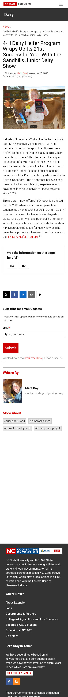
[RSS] (16, 681)
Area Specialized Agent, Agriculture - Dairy (44, 393)
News (6, 26)
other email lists (33, 358)
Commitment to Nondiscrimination (38, 692)
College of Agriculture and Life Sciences (32, 619)
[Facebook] (9, 681)
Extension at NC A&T (19, 630)
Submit (10, 347)
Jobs (9, 608)
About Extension (16, 602)
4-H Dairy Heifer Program (22, 236)
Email (6, 327)
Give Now (12, 636)
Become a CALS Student (21, 624)
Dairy (9, 14)
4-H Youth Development (17, 428)
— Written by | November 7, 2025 (25, 73)
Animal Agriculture (40, 421)
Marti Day (22, 73)
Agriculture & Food (14, 421)
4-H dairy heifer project (47, 428)
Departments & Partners (21, 613)
